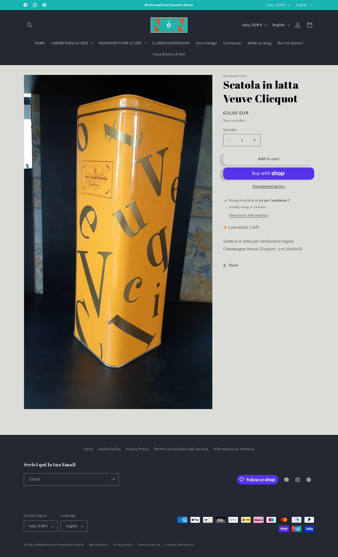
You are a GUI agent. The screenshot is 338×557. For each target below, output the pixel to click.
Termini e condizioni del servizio (181, 448)
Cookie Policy (109, 448)
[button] (29, 25)
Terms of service (149, 544)
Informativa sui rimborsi (234, 448)
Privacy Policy (137, 448)
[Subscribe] (113, 479)
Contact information (179, 544)
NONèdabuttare (45, 545)
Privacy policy (123, 544)
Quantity (229, 129)
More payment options (268, 186)
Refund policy (98, 544)
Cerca (88, 448)
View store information (248, 215)
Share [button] (233, 265)
